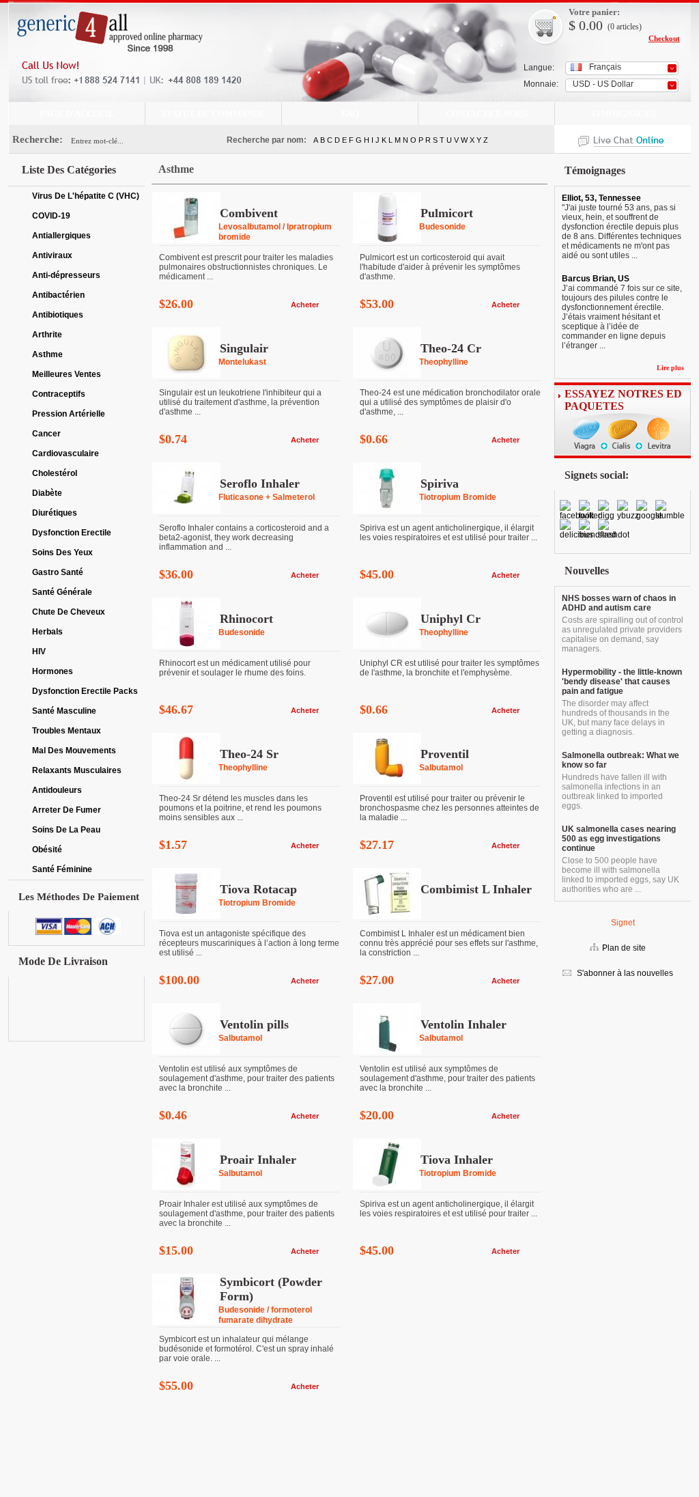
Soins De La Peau (66, 830)
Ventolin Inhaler (463, 1024)
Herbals (47, 631)
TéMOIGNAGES (623, 114)
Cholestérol (54, 473)
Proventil (444, 754)
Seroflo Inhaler (260, 483)
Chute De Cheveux (68, 612)
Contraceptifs (58, 394)
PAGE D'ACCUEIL (77, 114)
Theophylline (443, 362)
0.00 (589, 25)
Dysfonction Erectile (71, 532)
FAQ (350, 114)
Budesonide (442, 227)
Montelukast (242, 362)
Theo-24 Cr (450, 348)
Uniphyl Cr (450, 619)
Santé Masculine (64, 711)
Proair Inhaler (258, 1159)
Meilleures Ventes (66, 374)
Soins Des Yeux (62, 552)
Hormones (52, 671)
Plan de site (624, 948)
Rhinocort (246, 619)
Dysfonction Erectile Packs (85, 691)
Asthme (47, 354)
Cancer (46, 433)
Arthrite (47, 334)
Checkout (664, 38)
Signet (623, 922)
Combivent (249, 213)
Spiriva (439, 483)
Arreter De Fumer (66, 810)
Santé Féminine (62, 869)
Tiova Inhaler (456, 1159)
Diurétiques (54, 513)
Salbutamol (441, 767)
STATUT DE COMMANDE (213, 114)
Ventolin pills (254, 1024)
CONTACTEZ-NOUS (487, 114)
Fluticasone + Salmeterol (266, 497)
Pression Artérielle (68, 414)
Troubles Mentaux (66, 731)
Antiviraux (52, 255)
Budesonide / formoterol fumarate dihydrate (265, 1315)
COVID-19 (51, 216)
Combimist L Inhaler (476, 889)
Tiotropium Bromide (457, 497)
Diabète (47, 493)
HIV (39, 651)
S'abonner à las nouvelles (624, 973)
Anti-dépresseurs (66, 275)
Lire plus (670, 368)
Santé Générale (62, 592)
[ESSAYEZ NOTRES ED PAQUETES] (622, 455)
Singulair (244, 348)
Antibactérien (58, 295)
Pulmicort (446, 213)
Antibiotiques (57, 315)
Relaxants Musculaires (77, 770)
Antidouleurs (57, 790)
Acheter (305, 304)
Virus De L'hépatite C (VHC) (85, 196)
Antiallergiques (61, 235)
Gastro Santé (57, 572)
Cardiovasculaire (65, 453)
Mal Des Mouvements (74, 750)
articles (627, 26)
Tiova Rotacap (258, 889)
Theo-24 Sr (249, 754)
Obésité (47, 849)
